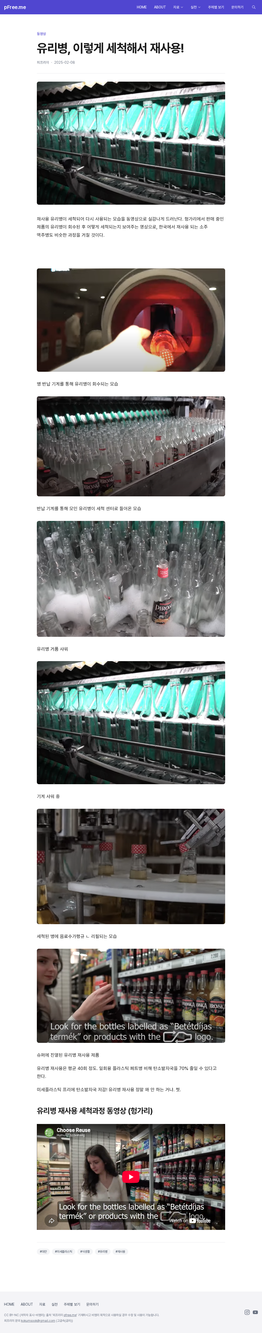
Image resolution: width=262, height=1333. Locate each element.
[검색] (254, 7)
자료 (176, 7)
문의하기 (237, 7)
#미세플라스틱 (63, 1251)
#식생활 (85, 1251)
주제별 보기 (216, 7)
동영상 (41, 34)
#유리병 (102, 1251)
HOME (142, 7)
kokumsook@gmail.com (38, 1321)
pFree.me (15, 7)
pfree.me (70, 1315)
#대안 (43, 1251)
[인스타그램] (247, 1312)
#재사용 (120, 1251)
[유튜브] (255, 1312)
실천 (194, 7)
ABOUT (160, 7)
